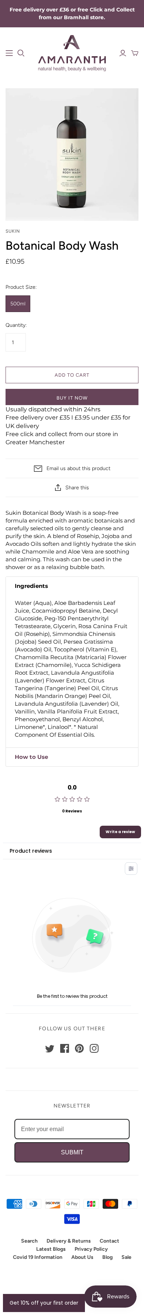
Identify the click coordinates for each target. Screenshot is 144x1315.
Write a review (120, 832)
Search (29, 1241)
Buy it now (72, 398)
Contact (109, 1241)
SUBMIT (72, 1152)
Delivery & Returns (69, 1241)
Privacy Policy (91, 1249)
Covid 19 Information (37, 1257)
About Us (82, 1257)
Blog (107, 1257)
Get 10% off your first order (44, 1303)
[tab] (72, 586)
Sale (126, 1257)
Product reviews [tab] (31, 851)
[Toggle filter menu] (131, 868)
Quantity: (16, 325)
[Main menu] (9, 53)
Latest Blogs (51, 1249)
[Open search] (21, 53)
